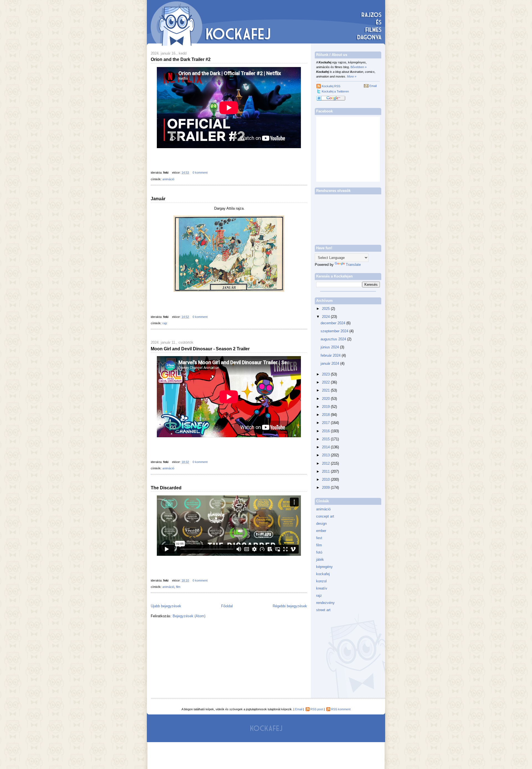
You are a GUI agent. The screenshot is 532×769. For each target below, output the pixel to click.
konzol (321, 581)
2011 (326, 471)
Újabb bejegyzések (166, 606)
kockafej (323, 574)
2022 (326, 382)
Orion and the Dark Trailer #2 (181, 59)
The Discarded (166, 487)
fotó (319, 552)
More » (351, 76)
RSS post (316, 709)
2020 (326, 399)
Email (373, 86)
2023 (326, 374)
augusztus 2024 (334, 339)
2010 (326, 479)
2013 (326, 455)
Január (158, 198)
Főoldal (227, 606)
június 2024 (330, 347)
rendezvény (325, 603)
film (178, 586)
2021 (326, 390)
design (321, 523)
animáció (168, 179)
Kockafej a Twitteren (335, 91)
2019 (326, 407)
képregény (324, 567)
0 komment (200, 172)
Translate (353, 265)
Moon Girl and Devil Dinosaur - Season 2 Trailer (200, 348)
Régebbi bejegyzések (290, 606)
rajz (164, 323)
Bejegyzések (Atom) (189, 616)
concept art (325, 516)
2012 (326, 463)
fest (319, 538)
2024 (326, 317)
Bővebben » (359, 67)
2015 (326, 439)
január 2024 (330, 363)
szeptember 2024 (335, 331)
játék (320, 559)
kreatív (321, 588)
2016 (326, 431)
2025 (326, 309)
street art (323, 610)
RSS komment (341, 709)
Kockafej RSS (331, 86)
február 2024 (331, 355)
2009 (326, 487)
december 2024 (333, 323)
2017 (326, 423)
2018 (326, 415)
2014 (326, 447)
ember (321, 531)
